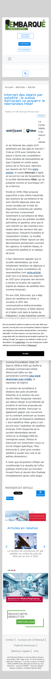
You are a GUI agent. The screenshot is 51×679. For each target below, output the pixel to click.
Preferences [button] (31, 345)
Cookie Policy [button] (20, 342)
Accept (25, 354)
